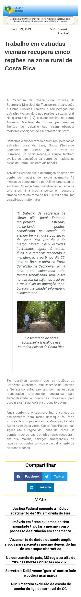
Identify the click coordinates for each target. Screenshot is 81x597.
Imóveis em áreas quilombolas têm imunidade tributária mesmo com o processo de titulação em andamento (40, 526)
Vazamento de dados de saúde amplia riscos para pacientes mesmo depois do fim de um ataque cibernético (40, 544)
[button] (73, 9)
